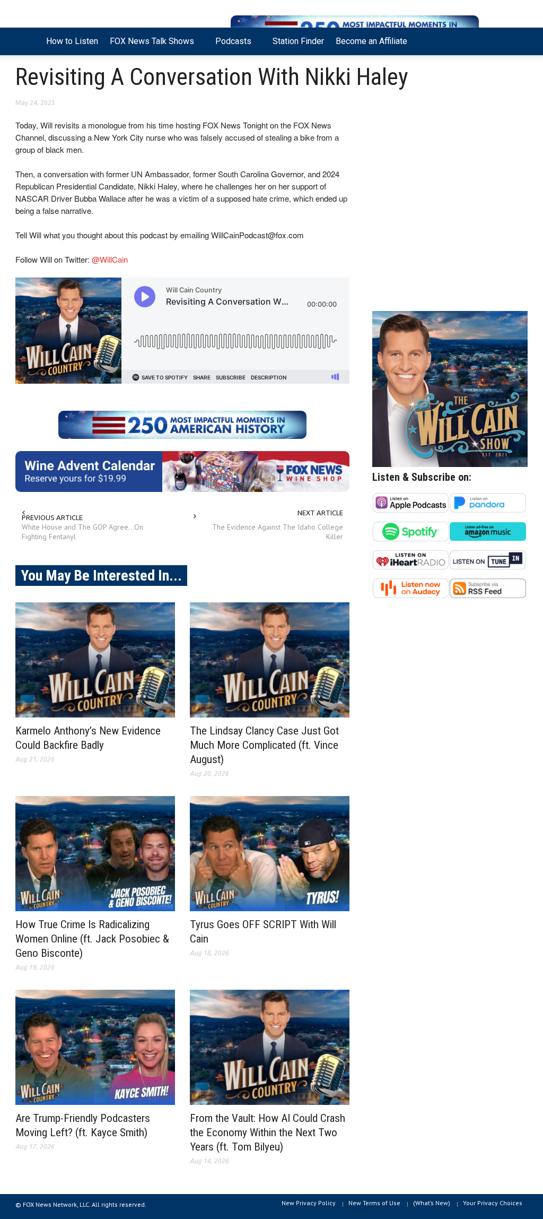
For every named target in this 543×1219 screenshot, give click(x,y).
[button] (516, 40)
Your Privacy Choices (492, 1203)
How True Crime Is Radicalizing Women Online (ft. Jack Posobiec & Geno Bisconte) (92, 938)
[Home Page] (27, 41)
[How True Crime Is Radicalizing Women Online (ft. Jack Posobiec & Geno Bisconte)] (95, 853)
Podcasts (230, 45)
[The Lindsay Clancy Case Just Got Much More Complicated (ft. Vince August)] (269, 659)
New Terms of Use (374, 1203)
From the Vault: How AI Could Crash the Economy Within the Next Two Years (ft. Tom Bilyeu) (267, 1132)
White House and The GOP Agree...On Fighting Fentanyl (82, 531)
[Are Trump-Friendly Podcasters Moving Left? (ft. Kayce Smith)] (95, 1047)
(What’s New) (431, 1203)
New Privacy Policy (309, 1203)
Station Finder (298, 41)
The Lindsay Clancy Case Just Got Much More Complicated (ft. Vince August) (264, 745)
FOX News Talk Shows (149, 45)
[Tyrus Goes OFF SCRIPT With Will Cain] (269, 853)
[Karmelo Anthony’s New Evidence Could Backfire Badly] (95, 659)
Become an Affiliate (371, 41)
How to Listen (72, 41)
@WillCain (110, 259)
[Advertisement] (450, 207)
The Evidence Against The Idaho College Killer (277, 531)
